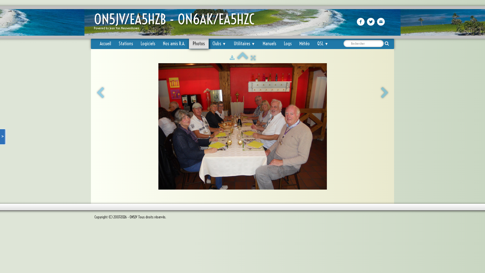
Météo (304, 44)
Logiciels (148, 44)
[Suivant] (384, 93)
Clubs (219, 44)
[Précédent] (100, 93)
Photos (199, 44)
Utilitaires (244, 44)
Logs (288, 44)
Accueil (105, 44)
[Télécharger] (232, 57)
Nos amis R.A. (174, 44)
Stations (126, 44)
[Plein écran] (253, 57)
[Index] (243, 57)
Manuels (269, 44)
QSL (322, 44)
